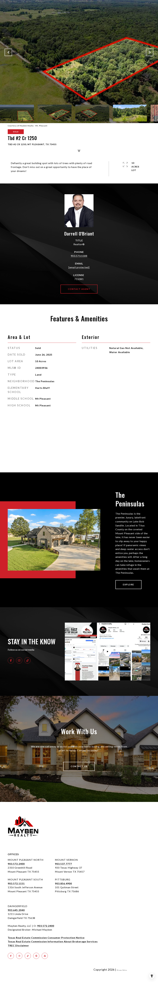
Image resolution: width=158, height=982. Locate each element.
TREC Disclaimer (18, 945)
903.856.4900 (63, 883)
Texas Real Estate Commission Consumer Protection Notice (46, 937)
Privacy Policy (122, 970)
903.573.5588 (79, 255)
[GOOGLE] (36, 956)
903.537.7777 (63, 863)
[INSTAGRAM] (19, 660)
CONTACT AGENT (79, 289)
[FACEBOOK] (11, 660)
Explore (128, 584)
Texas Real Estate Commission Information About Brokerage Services (53, 941)
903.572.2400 (16, 863)
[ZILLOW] (45, 956)
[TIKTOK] (27, 660)
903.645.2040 (16, 910)
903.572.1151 (16, 883)
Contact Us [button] (79, 766)
